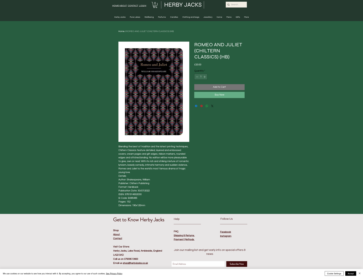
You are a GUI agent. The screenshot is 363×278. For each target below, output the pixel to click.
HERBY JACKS (183, 4)
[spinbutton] (201, 77)
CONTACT (133, 5)
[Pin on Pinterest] (201, 106)
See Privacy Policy (114, 273)
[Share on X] (212, 106)
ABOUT (123, 5)
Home (121, 31)
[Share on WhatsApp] (207, 106)
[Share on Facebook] (196, 106)
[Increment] (205, 77)
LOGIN (142, 5)
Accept (351, 273)
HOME (115, 5)
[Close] (359, 273)
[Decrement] (197, 77)
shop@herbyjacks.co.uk (135, 263)
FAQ (176, 231)
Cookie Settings (334, 273)
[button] (155, 5)
